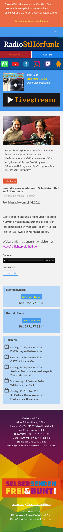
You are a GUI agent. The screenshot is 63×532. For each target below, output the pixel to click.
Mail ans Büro (31, 320)
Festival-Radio (10, 273)
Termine (11, 339)
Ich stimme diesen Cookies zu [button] (31, 21)
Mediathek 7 (15, 54)
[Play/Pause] (4, 260)
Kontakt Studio (16, 289)
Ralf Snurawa (28, 196)
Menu (55, 31)
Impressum (18, 504)
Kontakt (47, 54)
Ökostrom (47, 519)
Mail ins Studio (31, 296)
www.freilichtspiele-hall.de (20, 246)
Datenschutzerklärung (38, 504)
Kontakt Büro (15, 313)
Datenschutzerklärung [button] (44, 12)
